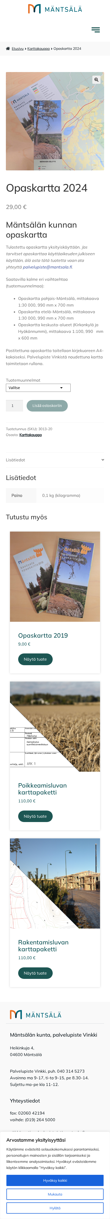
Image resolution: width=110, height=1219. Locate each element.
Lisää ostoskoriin (47, 405)
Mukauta (55, 1194)
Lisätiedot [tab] (15, 459)
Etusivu (18, 48)
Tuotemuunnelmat (23, 380)
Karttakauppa (38, 48)
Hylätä (55, 1208)
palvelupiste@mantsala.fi (47, 266)
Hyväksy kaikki (55, 1180)
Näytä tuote (35, 659)
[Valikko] (97, 30)
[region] (55, 1175)
